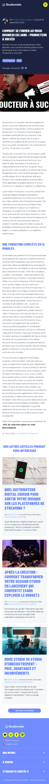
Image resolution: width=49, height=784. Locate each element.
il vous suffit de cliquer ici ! (26, 433)
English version (11, 744)
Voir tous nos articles (24, 711)
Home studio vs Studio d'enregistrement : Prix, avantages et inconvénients (23, 666)
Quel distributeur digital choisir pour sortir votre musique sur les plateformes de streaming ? (24, 498)
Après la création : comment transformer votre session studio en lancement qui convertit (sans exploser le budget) (24, 584)
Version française (12, 740)
